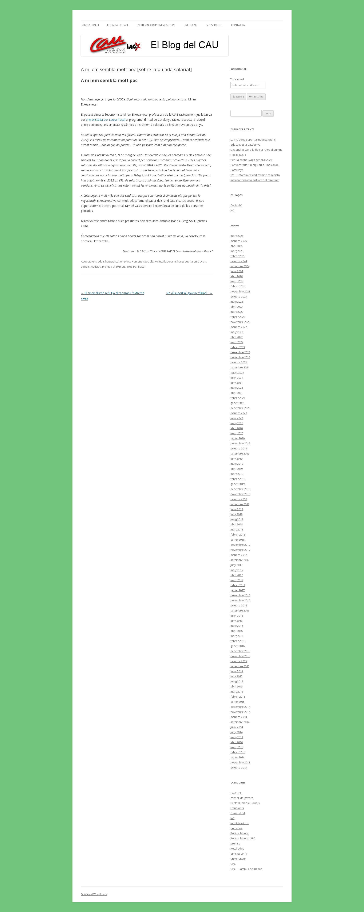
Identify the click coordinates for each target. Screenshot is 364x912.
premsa (107, 266)
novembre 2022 (240, 322)
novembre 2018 (240, 494)
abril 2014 (236, 742)
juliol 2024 (236, 271)
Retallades (237, 848)
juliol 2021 (236, 377)
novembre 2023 (240, 291)
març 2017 (236, 580)
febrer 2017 (237, 585)
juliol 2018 (236, 509)
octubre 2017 (238, 555)
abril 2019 (236, 469)
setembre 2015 (239, 666)
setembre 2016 (239, 610)
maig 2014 (236, 737)
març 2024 (236, 281)
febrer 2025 (237, 256)
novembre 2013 (240, 762)
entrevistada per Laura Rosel (105, 120)
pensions (236, 828)
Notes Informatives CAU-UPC (156, 25)
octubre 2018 (238, 499)
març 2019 (236, 474)
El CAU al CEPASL (117, 25)
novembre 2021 (240, 357)
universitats (238, 859)
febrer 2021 (237, 398)
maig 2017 (236, 570)
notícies (96, 266)
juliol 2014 (236, 727)
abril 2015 (236, 686)
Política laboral (164, 261)
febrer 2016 (237, 641)
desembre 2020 (240, 408)
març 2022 (236, 342)
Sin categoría (238, 853)
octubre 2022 (238, 327)
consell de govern (241, 798)
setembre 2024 (239, 266)
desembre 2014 (240, 707)
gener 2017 (237, 590)
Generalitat (237, 813)
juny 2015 (236, 676)
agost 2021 (237, 372)
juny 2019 (236, 458)
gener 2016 (237, 646)
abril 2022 (236, 337)
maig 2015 (236, 681)
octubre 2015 (238, 661)
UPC (233, 864)
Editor (142, 266)
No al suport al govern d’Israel (189, 293)
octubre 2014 (238, 717)
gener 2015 (237, 702)
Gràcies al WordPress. (94, 894)
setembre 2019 (239, 453)
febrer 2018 (237, 534)
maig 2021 (236, 388)
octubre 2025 (238, 241)
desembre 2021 (240, 352)
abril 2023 (236, 307)
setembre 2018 (239, 504)
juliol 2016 (236, 615)
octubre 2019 (238, 448)
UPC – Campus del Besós (246, 869)
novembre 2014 (240, 712)
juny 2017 (236, 565)
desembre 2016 (240, 595)
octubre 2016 (238, 605)
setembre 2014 (239, 722)
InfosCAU (191, 25)
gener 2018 (237, 539)
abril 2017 (236, 575)
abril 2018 (236, 524)
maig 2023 (236, 301)
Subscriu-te (214, 25)
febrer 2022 (237, 347)
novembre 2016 (240, 600)
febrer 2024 (237, 286)
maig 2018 (236, 519)
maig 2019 (236, 463)
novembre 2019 (240, 443)
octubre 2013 (238, 767)
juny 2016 (236, 620)
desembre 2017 (240, 545)
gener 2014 (237, 757)
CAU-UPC (236, 205)
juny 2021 (236, 382)
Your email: (237, 79)
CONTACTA (238, 25)
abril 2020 (236, 428)
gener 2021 (237, 403)
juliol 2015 (236, 671)
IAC (232, 210)
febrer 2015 (237, 696)
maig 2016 (236, 626)
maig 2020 (236, 423)
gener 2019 (237, 484)
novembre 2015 (240, 656)
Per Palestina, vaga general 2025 (251, 160)
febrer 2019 (237, 479)
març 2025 (236, 251)
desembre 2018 (240, 489)
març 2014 (236, 747)
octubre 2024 (238, 261)
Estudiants (237, 808)
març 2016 (236, 636)
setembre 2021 (239, 367)
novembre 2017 (240, 550)
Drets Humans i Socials (138, 261)
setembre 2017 (239, 560)
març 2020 (236, 433)
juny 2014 (236, 732)
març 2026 (236, 236)
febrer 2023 (237, 317)
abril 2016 (236, 631)
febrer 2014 (237, 752)
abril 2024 (236, 276)
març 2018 (236, 529)
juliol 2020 (236, 418)
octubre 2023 (238, 296)
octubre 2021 (238, 362)
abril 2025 (236, 246)
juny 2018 (236, 514)
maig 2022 (236, 332)
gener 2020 (237, 438)
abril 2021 (236, 393)
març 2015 (236, 691)
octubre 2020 (238, 413)
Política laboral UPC (242, 838)
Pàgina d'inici (90, 25)
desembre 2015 (240, 651)
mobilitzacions (239, 823)
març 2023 (236, 312)
